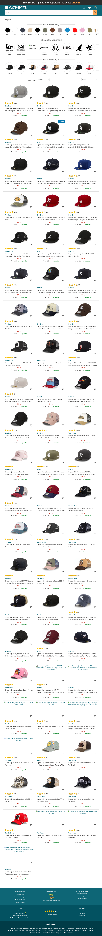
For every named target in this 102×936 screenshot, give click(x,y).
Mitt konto (20, 911)
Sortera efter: (32, 80)
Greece (22, 930)
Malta (66, 930)
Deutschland (70, 928)
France (10, 930)
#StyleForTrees (19, 913)
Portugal (77, 930)
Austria (13, 928)
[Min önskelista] (89, 7)
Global (16, 930)
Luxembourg (59, 930)
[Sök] (95, 12)
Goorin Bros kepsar (20, 897)
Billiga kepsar (20, 894)
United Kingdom (56, 933)
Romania (84, 930)
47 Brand (71, 615)
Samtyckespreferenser (20, 915)
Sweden (38, 933)
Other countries (68, 933)
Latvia (44, 930)
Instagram (82, 915)
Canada (32, 928)
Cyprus (44, 928)
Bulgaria (25, 928)
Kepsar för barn (20, 902)
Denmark (62, 928)
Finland (90, 928)
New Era (8, 106)
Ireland (34, 930)
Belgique (19, 928)
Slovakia (91, 930)
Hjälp (20, 908)
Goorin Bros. (9, 251)
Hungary (28, 930)
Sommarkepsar (20, 891)
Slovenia (32, 933)
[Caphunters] (31, 7)
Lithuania (50, 930)
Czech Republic (53, 928)
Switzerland (46, 933)
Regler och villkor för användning (20, 918)
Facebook (82, 913)
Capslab (39, 397)
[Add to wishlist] (31, 98)
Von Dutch (8, 215)
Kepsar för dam (20, 899)
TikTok (82, 911)
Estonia (84, 928)
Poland (71, 930)
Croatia (38, 928)
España (78, 928)
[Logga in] (84, 7)
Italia (39, 930)
